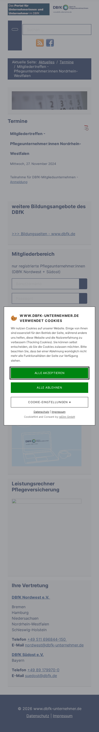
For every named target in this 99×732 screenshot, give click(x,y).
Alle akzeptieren (50, 373)
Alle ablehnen (49, 387)
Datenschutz (41, 411)
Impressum (59, 411)
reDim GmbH (67, 416)
